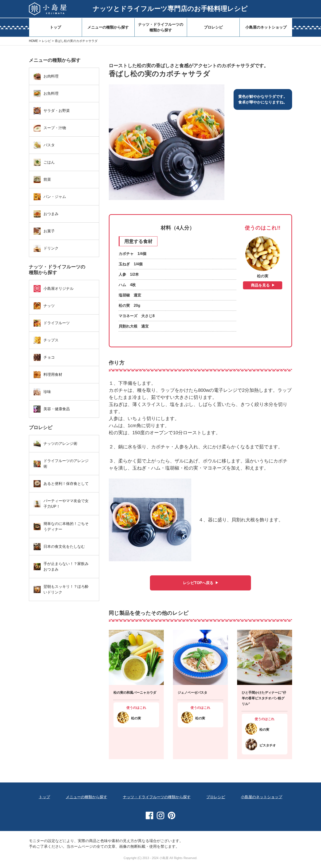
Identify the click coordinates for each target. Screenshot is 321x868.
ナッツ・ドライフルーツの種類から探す (160, 27)
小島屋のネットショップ (266, 27)
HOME (33, 41)
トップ (55, 27)
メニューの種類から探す (108, 27)
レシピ (46, 41)
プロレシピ (213, 27)
